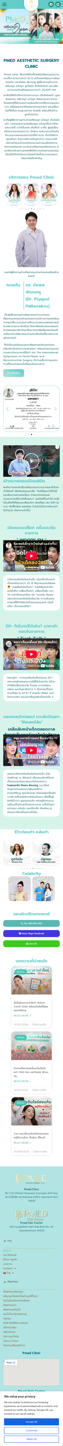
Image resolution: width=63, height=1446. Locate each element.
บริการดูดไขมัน (11, 1336)
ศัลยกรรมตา (9, 1305)
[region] (31, 1418)
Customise (31, 1430)
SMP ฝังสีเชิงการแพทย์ (15, 1323)
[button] (4, 4)
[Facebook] (51, 4)
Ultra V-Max (10, 1341)
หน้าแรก (7, 1251)
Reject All (32, 1439)
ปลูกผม (7, 1318)
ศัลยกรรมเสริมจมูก (13, 1292)
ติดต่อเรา (8, 1268)
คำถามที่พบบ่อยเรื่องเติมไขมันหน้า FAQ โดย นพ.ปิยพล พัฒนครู (31, 1072)
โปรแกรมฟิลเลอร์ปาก (14, 1345)
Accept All (31, 1422)
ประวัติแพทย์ (9, 1255)
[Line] (58, 4)
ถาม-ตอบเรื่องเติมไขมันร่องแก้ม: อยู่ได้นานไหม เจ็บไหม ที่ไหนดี (31, 1136)
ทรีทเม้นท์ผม (9, 1327)
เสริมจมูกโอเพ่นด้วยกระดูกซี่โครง (20, 1296)
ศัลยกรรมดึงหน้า (12, 1310)
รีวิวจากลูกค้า (10, 1259)
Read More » (22, 1016)
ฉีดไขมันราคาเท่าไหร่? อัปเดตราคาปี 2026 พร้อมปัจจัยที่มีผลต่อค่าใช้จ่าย (31, 1006)
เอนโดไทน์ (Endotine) (15, 1314)
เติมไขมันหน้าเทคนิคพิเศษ (16, 1301)
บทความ (7, 1264)
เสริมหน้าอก (9, 1332)
